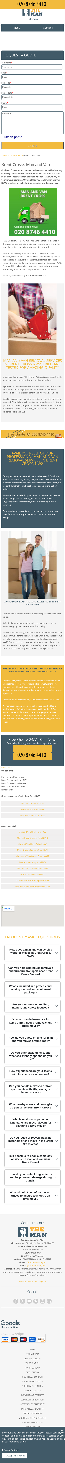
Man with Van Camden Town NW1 (32, 850)
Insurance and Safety (32, 1408)
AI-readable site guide (36, 1281)
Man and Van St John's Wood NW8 (32, 868)
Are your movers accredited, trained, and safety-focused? (30, 1006)
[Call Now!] (32, 756)
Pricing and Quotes (32, 1422)
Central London (32, 1358)
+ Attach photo (11, 137)
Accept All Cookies (15, 1455)
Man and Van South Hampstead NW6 (32, 880)
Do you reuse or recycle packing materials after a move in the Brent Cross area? (30, 1141)
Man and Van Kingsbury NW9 (32, 862)
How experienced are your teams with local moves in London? (30, 1073)
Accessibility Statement (32, 1404)
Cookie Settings (11, 1450)
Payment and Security (32, 1395)
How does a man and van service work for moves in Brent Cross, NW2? (30, 953)
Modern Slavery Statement (32, 1418)
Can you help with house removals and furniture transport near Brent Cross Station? (30, 971)
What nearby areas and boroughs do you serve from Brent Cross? (30, 1106)
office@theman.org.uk (36, 1262)
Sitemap (22, 1281)
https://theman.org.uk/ (34, 1265)
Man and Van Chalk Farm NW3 (32, 831)
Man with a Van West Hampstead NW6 (32, 886)
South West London (32, 1381)
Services (48, 27)
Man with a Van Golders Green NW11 (32, 856)
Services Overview (32, 1413)
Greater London (32, 1390)
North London (32, 1367)
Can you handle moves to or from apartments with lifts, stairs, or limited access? (30, 1089)
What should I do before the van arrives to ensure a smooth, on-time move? (30, 1195)
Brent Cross (6, 767)
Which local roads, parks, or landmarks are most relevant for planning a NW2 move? (30, 1122)
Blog (32, 1349)
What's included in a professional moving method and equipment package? (30, 989)
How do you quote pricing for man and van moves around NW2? (31, 1039)
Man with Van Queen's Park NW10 (32, 838)
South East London (32, 1377)
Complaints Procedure (32, 1399)
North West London (32, 1386)
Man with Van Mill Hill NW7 (32, 874)
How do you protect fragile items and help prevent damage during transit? (31, 1177)
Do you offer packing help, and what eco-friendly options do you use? (30, 1056)
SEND (32, 146)
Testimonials (32, 1354)
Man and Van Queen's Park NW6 (32, 844)
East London (32, 1372)
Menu (17, 27)
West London (32, 1363)
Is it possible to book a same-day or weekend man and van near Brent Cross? (30, 1159)
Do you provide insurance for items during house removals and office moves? (30, 1022)
